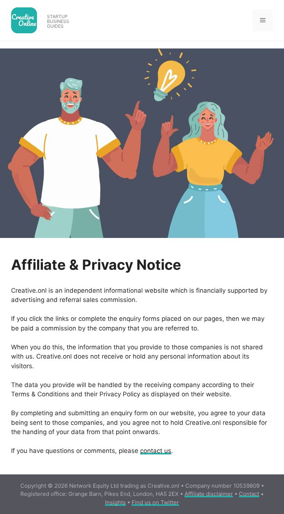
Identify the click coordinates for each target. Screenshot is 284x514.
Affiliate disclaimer (209, 493)
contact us (155, 450)
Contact (249, 493)
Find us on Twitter (155, 502)
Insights (115, 502)
